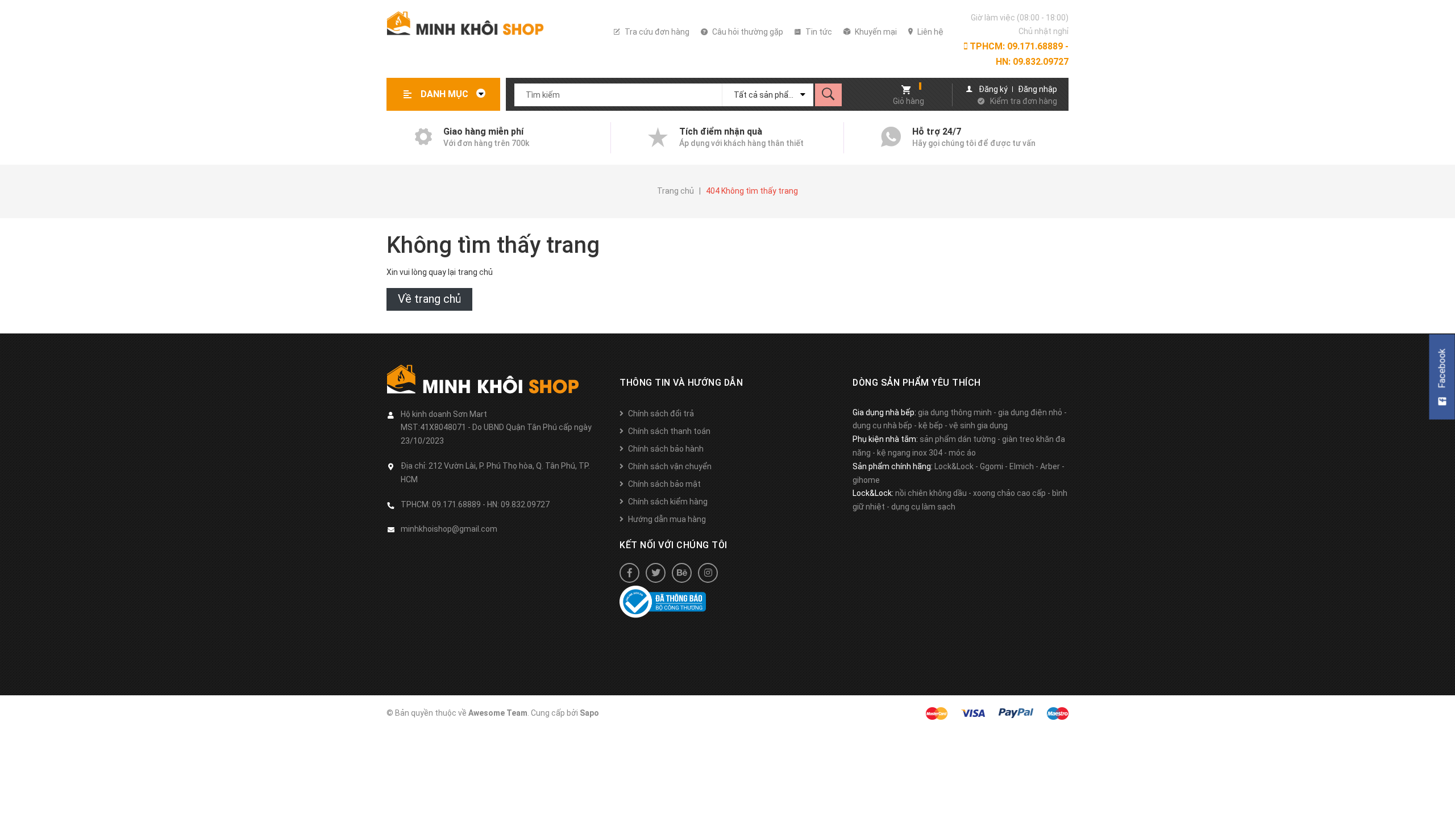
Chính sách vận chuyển (670, 466)
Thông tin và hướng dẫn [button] (681, 382)
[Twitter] (656, 573)
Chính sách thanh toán (669, 431)
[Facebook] (629, 573)
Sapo (589, 712)
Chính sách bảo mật (664, 484)
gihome (866, 480)
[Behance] (682, 573)
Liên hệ (929, 31)
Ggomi (991, 466)
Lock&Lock (954, 466)
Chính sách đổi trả (661, 413)
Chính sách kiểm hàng (668, 501)
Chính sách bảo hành (666, 448)
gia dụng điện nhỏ (1030, 412)
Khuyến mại (875, 31)
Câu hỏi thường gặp (746, 31)
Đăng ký (993, 89)
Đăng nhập (1037, 89)
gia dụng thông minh (955, 412)
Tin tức (818, 31)
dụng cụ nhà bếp (882, 425)
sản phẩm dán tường (958, 439)
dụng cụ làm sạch (923, 506)
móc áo (962, 452)
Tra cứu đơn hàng (656, 31)
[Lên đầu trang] (1440, 791)
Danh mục (446, 94)
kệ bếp (930, 425)
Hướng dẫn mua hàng (667, 519)
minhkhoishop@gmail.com (449, 528)
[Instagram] (708, 573)
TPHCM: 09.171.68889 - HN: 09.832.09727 (1018, 54)
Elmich (1021, 466)
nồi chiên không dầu (931, 493)
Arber (1050, 466)
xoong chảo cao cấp (1009, 493)
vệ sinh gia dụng (978, 425)
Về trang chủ (429, 299)
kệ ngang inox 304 (909, 452)
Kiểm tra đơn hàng (1023, 101)
